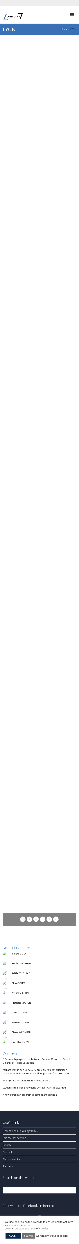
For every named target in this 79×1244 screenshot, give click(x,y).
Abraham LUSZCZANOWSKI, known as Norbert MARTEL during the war (37, 836)
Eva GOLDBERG (28, 60)
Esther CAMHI (27, 701)
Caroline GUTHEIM (29, 362)
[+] (39, 56)
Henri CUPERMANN (30, 660)
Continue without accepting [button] (52, 1235)
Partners (8, 1166)
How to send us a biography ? (20, 1131)
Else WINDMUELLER (30, 572)
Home (64, 29)
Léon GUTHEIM (28, 405)
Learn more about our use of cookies (27, 1228)
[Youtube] (12, 3)
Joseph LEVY (27, 145)
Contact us (9, 1152)
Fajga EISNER (27, 529)
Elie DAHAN (26, 189)
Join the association (14, 1138)
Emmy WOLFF (27, 446)
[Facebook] (6, 3)
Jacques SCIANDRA (29, 789)
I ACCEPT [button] (13, 1235)
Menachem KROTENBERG (32, 318)
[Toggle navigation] (72, 14)
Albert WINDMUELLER (31, 616)
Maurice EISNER (28, 488)
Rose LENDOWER (29, 745)
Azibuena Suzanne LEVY (32, 102)
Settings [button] (28, 1235)
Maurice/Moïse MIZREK (31, 274)
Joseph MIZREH (28, 232)
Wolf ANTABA (27, 883)
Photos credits (11, 1159)
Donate (7, 1145)
